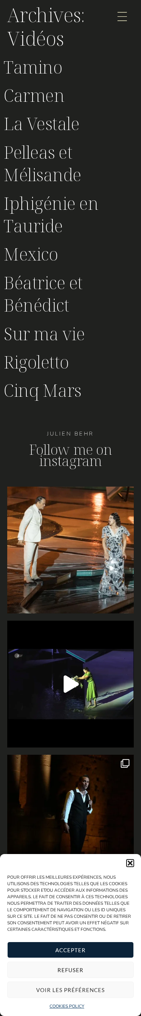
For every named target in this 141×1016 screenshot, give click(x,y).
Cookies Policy (67, 1006)
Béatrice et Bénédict (43, 294)
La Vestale (41, 123)
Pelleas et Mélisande (42, 163)
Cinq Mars (42, 390)
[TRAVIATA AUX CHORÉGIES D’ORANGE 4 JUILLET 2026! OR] (70, 818)
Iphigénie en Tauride (51, 214)
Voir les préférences (70, 990)
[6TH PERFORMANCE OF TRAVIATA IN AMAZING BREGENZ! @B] (70, 550)
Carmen (34, 95)
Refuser (70, 970)
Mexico (31, 254)
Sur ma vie (44, 333)
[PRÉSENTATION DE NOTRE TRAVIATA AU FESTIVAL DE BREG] (70, 684)
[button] (130, 863)
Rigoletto (36, 362)
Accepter (70, 950)
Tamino (33, 67)
